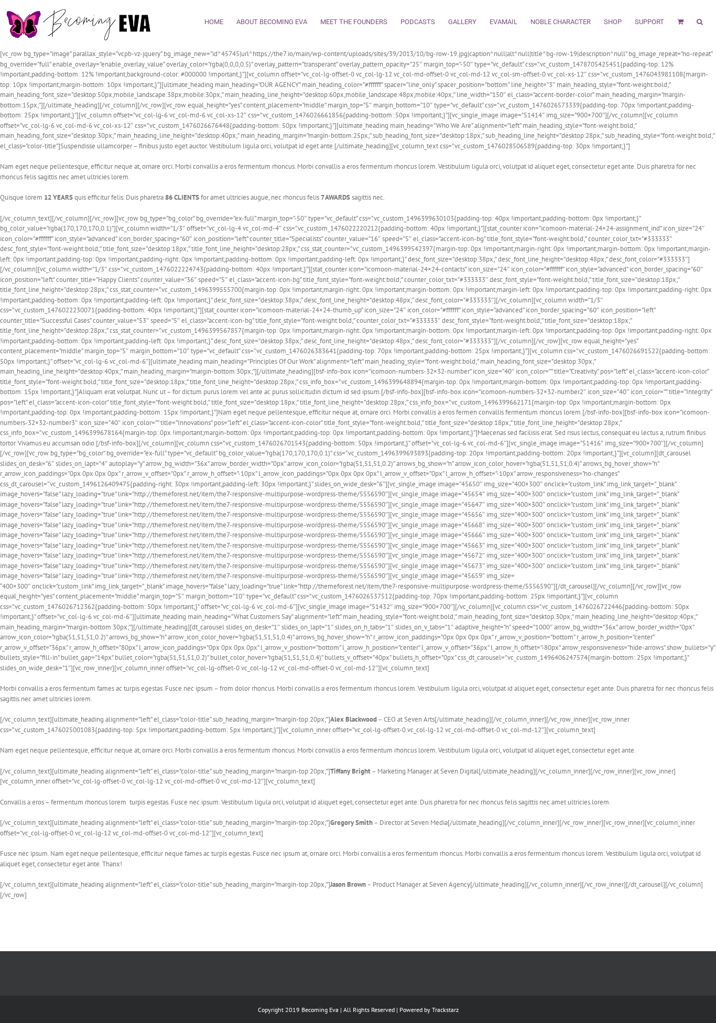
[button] (700, 20)
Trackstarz (445, 1010)
